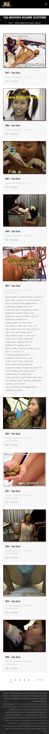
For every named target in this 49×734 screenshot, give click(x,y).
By (17, 77)
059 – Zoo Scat (12, 601)
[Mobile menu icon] (43, 12)
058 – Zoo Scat (12, 657)
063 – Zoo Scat (12, 285)
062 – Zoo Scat (12, 433)
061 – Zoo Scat (12, 491)
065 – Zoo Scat (12, 178)
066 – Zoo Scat (12, 125)
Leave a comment (11, 293)
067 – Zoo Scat (12, 72)
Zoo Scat (8, 77)
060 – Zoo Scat (12, 546)
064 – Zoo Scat (12, 231)
